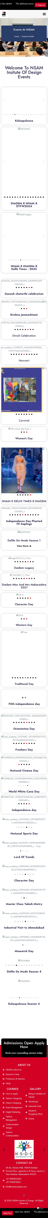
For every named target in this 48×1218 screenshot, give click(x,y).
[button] (44, 13)
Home (16, 36)
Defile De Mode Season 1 (24, 540)
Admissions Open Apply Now (24, 1045)
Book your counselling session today (24, 1053)
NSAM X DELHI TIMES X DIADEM (24, 501)
